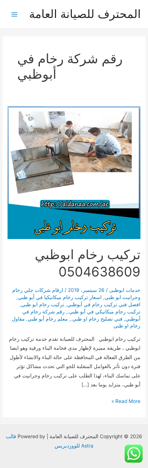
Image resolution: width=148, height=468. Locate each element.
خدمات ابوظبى (124, 290)
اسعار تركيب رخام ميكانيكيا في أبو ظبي (60, 297)
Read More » (125, 402)
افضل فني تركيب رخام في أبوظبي (103, 304)
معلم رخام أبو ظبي (48, 319)
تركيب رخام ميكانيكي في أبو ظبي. (104, 312)
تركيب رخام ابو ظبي (42, 304)
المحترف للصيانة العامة (85, 14)
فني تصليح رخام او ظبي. (96, 319)
